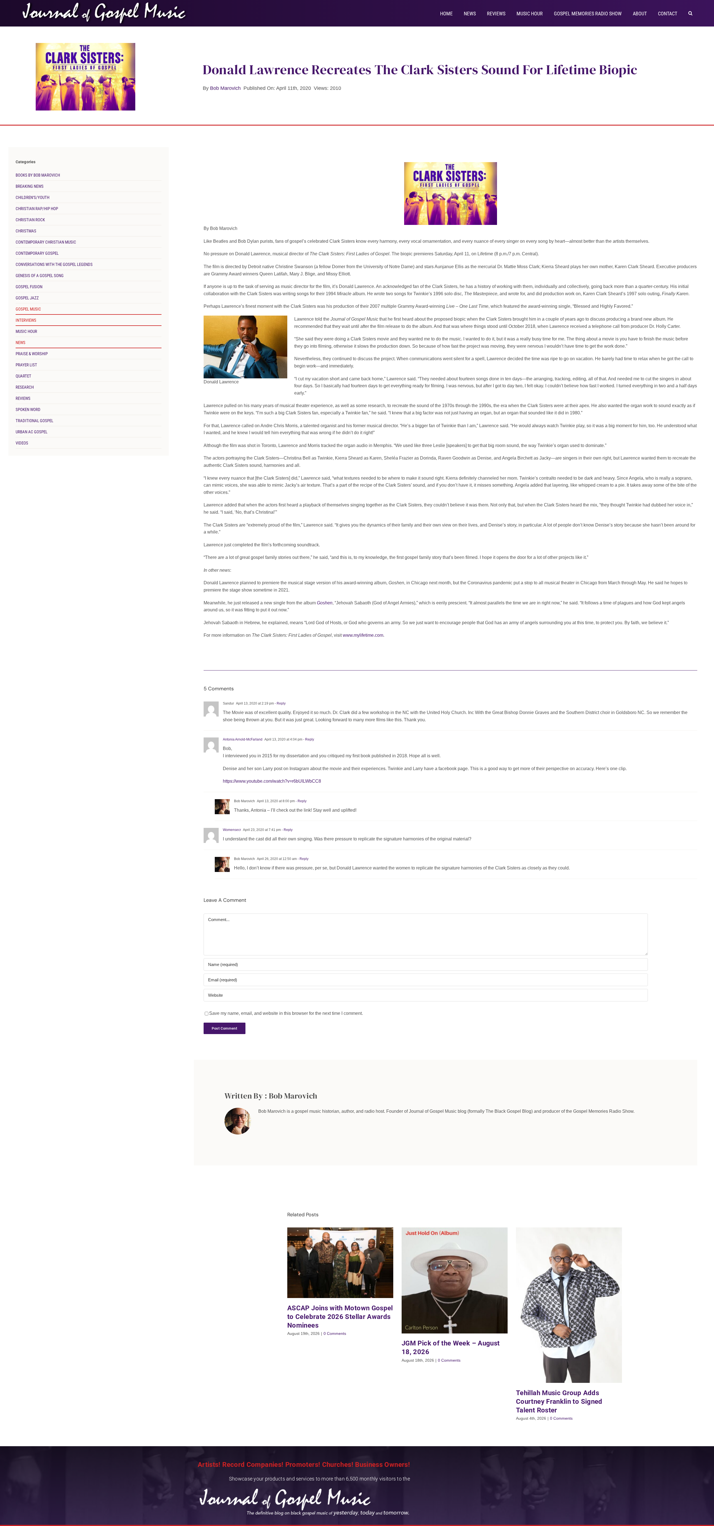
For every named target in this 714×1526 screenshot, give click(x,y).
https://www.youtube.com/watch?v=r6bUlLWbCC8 (272, 781)
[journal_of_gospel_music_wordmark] (105, 3)
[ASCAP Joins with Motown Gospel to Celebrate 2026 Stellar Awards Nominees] (340, 1262)
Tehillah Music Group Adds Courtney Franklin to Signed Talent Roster (559, 1401)
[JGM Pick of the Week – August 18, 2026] (455, 1280)
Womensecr (232, 830)
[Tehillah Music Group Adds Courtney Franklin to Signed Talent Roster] (569, 1305)
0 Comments (335, 1333)
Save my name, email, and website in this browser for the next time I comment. (286, 1013)
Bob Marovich (225, 88)
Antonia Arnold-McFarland (242, 739)
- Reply (280, 703)
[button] (690, 13)
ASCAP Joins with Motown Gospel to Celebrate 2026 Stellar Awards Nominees (340, 1316)
